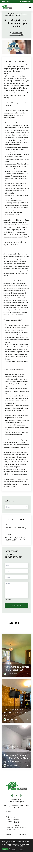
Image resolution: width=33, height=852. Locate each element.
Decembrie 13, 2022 (16, 35)
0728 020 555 (16, 825)
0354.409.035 (16, 819)
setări (21, 846)
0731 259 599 (16, 823)
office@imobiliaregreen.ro (13, 829)
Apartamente (8, 838)
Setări (21, 849)
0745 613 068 (16, 824)
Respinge (13, 849)
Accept (5, 849)
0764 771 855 (16, 821)
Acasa (5, 14)
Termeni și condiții (16, 799)
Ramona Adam (17, 33)
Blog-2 (10, 14)
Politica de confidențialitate (16, 802)
